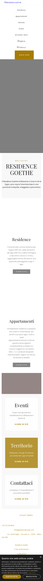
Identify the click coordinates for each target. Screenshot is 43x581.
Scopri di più (21, 272)
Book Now (24, 55)
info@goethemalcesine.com (24, 530)
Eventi (21, 29)
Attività (21, 22)
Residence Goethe (21, 545)
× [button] (40, 557)
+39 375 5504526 (8, 525)
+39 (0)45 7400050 (26, 515)
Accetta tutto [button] (12, 577)
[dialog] (21, 568)
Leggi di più (32, 573)
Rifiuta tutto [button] (31, 577)
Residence (21, 10)
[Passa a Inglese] (21, 41)
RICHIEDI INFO (21, 35)
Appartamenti (21, 16)
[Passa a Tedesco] (21, 47)
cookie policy (21, 554)
